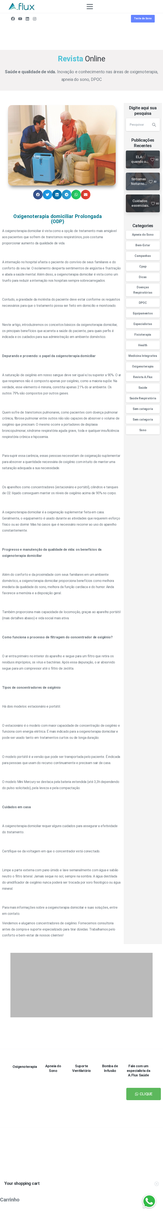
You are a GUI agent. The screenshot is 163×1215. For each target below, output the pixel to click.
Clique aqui (134, 1164)
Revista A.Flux (142, 377)
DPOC (143, 302)
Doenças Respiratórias (142, 290)
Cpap (142, 266)
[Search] (145, 6)
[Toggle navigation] (90, 6)
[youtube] (20, 19)
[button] (38, 194)
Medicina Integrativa (142, 356)
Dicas (143, 277)
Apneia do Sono (143, 234)
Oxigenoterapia (142, 366)
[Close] (112, 1211)
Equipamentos (143, 313)
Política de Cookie (95, 1211)
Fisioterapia (142, 334)
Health (142, 345)
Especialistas (142, 324)
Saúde (142, 387)
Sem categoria (143, 409)
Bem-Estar (142, 245)
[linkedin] (27, 19)
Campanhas (143, 256)
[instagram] (34, 19)
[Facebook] (13, 19)
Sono (142, 430)
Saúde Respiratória (142, 398)
